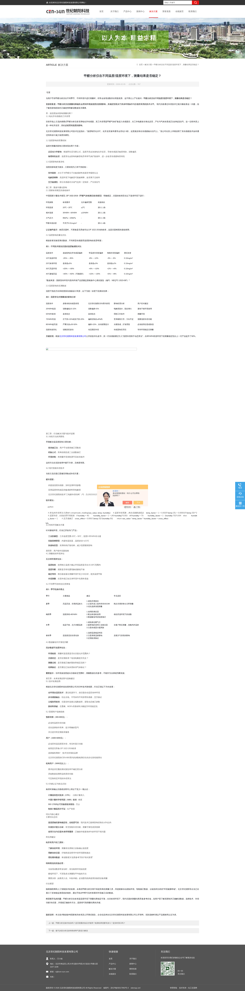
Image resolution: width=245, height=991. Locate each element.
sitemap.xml (135, 988)
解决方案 (153, 11)
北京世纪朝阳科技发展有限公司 (68, 3)
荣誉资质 (166, 11)
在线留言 (179, 11)
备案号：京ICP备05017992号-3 (116, 988)
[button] (128, 507)
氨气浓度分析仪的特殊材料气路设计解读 (72, 931)
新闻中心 (140, 11)
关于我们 (114, 11)
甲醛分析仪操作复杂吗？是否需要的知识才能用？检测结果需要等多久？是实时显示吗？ (90, 923)
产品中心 (127, 11)
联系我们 (192, 11)
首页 (101, 11)
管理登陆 (173, 988)
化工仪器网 (192, 988)
